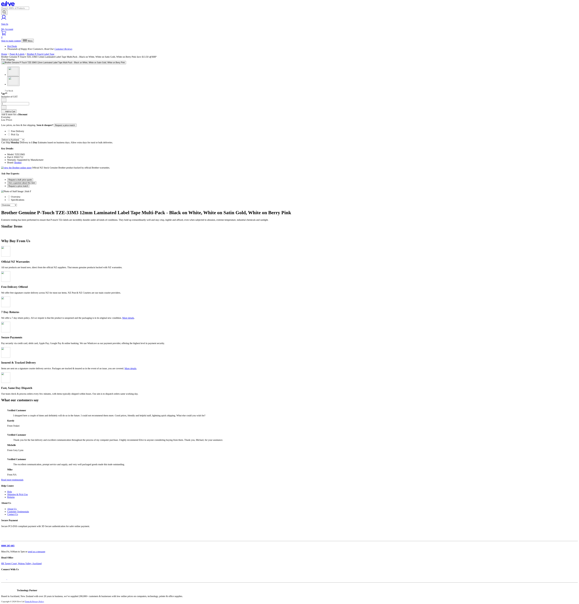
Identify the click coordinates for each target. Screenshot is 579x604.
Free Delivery (17, 131)
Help (9, 491)
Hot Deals (12, 46)
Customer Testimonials (18, 511)
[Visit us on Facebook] (4, 578)
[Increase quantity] (3, 107)
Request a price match (18, 186)
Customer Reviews (63, 49)
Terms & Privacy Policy (34, 601)
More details (128, 318)
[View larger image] (63, 62)
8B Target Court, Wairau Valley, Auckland (21, 563)
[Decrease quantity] (3, 100)
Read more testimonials (12, 479)
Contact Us (12, 514)
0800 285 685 (7, 545)
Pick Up (14, 134)
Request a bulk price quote (20, 180)
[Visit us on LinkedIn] (10, 578)
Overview (15, 197)
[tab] (292, 131)
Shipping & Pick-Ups (17, 494)
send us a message (36, 551)
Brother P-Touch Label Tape (40, 54)
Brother (18, 162)
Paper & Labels (17, 54)
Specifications (17, 200)
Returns (11, 497)
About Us (12, 509)
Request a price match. (65, 125)
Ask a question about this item (21, 183)
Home (4, 54)
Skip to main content (11, 41)
